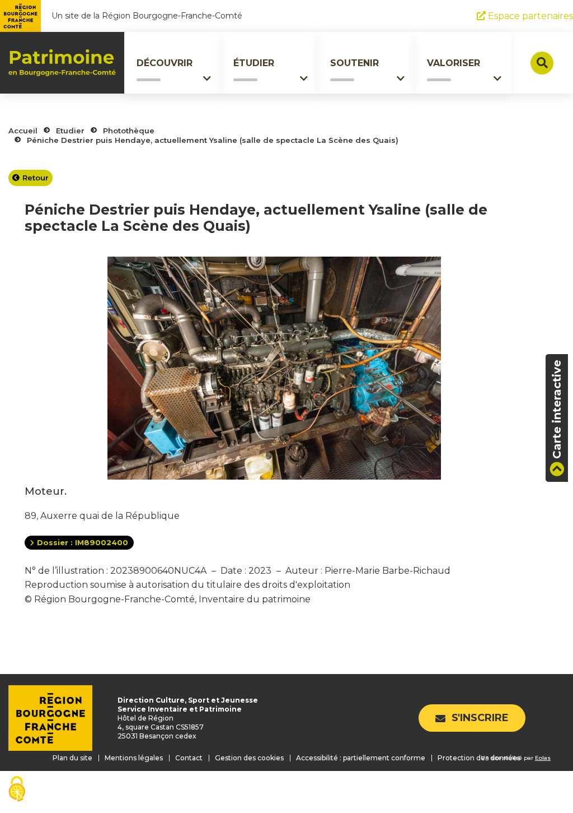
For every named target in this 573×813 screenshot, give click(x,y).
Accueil (22, 130)
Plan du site (72, 758)
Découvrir (164, 63)
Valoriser (453, 63)
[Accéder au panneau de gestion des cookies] (17, 789)
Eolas (543, 757)
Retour (35, 177)
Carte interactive (556, 409)
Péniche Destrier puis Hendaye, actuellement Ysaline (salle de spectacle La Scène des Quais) (212, 140)
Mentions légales (134, 758)
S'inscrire (480, 718)
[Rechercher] (541, 63)
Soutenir (354, 63)
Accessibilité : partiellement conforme (360, 758)
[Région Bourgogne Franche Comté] (20, 16)
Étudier (253, 63)
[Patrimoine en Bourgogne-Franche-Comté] (62, 62)
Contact (189, 758)
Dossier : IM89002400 (82, 542)
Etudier (70, 130)
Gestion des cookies (249, 758)
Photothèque (128, 130)
